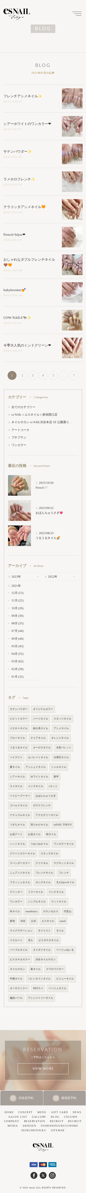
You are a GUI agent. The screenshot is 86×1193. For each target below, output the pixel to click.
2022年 (52, 576)
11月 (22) (17, 600)
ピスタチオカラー (20, 959)
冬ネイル (15, 911)
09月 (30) (17, 615)
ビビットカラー (19, 718)
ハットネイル (17, 844)
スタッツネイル (62, 718)
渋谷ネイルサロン (46, 959)
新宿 (12, 921)
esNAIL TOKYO (63, 824)
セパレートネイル (38, 757)
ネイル (60, 930)
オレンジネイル (60, 738)
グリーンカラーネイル (22, 853)
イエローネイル (19, 728)
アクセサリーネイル (47, 815)
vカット (53, 786)
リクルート (16, 940)
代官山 (67, 911)
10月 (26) (17, 608)
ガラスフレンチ (42, 805)
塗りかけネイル (39, 824)
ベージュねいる (65, 950)
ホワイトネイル (39, 776)
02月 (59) (17, 669)
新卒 (56, 776)
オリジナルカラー (43, 709)
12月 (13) (17, 593)
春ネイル (36, 969)
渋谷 (22, 921)
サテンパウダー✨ (17, 151)
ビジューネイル (65, 978)
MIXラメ (38, 988)
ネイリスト (44, 930)
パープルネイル (19, 950)
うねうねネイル (39, 844)
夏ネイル (15, 767)
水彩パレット (63, 747)
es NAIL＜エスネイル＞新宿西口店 (34, 414)
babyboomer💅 (14, 290)
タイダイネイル (42, 950)
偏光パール (16, 998)
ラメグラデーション (21, 930)
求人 (30, 940)
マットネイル (58, 901)
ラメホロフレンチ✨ (19, 179)
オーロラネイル (42, 747)
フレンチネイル (44, 872)
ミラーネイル (35, 892)
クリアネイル (38, 738)
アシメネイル (61, 728)
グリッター (16, 892)
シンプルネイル (37, 901)
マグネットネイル (64, 863)
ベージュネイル (57, 988)
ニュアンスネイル (20, 872)
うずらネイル (17, 824)
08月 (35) (17, 623)
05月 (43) (17, 646)
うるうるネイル (19, 747)
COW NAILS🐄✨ (17, 317)
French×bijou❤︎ (14, 234)
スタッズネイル (49, 853)
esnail (63, 921)
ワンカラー (18, 445)
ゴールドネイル (19, 805)
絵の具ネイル (40, 728)
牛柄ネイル (16, 978)
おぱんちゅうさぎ (46, 796)
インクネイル (56, 892)
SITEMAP (58, 1130)
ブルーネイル (17, 738)
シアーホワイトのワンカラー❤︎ (27, 124)
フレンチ (64, 872)
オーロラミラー (19, 988)
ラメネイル (16, 786)
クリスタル (42, 863)
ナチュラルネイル (20, 815)
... (63, 375)
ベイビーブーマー (20, 796)
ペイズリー (16, 757)
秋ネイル (51, 834)
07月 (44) (17, 631)
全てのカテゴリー (23, 407)
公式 (33, 921)
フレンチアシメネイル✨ (22, 96)
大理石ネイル (61, 757)
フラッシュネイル (20, 882)
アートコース (20, 430)
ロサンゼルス (50, 911)
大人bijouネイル (65, 882)
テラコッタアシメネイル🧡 (24, 207)
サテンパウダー (19, 709)
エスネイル (48, 921)
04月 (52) (17, 653)
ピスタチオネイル (49, 940)
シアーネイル (17, 776)
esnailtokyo (31, 911)
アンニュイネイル (35, 767)
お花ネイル (34, 834)
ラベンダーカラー (20, 863)
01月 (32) (17, 676)
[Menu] (77, 13)
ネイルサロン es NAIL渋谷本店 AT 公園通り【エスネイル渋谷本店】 (43, 422)
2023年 (16, 576)
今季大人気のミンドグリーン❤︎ (27, 345)
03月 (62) (17, 661)
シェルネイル (58, 767)
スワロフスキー (55, 969)
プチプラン (18, 437)
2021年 (16, 585)
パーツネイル (40, 718)
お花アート (16, 834)
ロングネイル (43, 882)
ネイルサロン (17, 969)
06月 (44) (17, 638)
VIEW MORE (43, 1068)
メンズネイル (35, 786)
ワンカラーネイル (64, 844)
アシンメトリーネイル (40, 998)
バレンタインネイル (39, 978)
